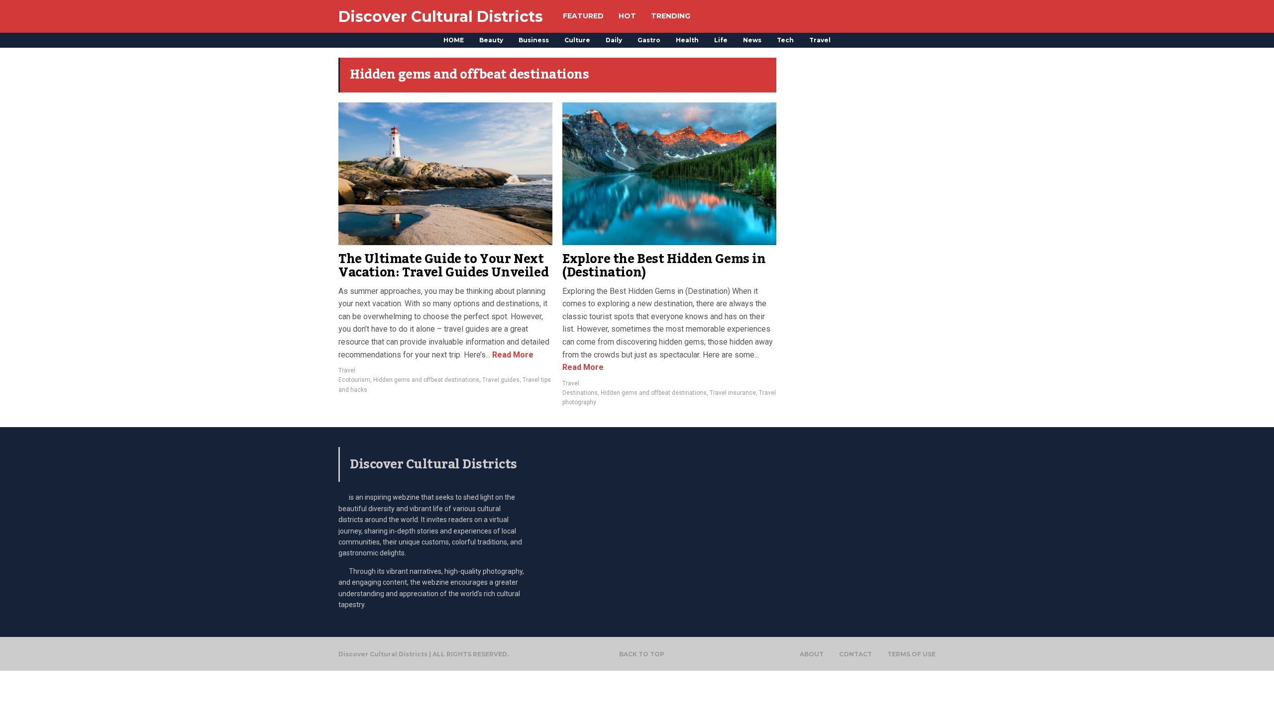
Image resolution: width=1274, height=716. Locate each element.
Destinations (580, 392)
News (752, 40)
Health (687, 40)
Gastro (648, 40)
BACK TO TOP (641, 654)
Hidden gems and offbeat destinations (426, 379)
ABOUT (812, 654)
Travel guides (501, 379)
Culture (577, 40)
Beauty (491, 40)
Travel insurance (733, 392)
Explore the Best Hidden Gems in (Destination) (664, 266)
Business (534, 40)
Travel (820, 40)
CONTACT (855, 654)
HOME (453, 40)
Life (721, 40)
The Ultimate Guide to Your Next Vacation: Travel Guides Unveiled (443, 266)
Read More (511, 354)
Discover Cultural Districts (440, 16)
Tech (785, 40)
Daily (614, 40)
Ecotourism (354, 379)
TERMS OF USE (911, 654)
